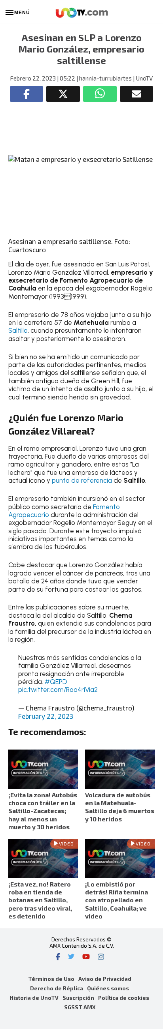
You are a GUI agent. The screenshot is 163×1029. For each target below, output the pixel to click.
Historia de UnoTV (34, 997)
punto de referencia (82, 480)
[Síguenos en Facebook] (58, 957)
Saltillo (18, 330)
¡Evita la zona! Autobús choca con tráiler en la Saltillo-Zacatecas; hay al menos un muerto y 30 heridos (42, 810)
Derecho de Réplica (56, 988)
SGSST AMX (79, 1007)
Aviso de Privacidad (104, 978)
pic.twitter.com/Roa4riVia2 (58, 689)
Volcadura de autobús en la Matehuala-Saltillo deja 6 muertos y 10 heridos (119, 807)
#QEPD (56, 682)
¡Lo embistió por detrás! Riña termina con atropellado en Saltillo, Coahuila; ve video (116, 900)
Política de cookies (123, 997)
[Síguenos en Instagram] (101, 957)
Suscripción (78, 997)
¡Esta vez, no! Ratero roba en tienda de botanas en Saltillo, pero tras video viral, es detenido (40, 900)
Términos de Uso (51, 978)
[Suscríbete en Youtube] (86, 957)
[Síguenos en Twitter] (71, 957)
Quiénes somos (108, 988)
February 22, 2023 (45, 716)
